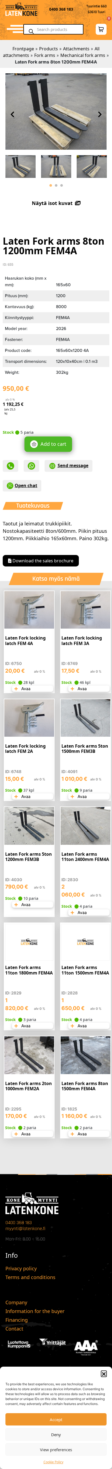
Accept (56, 1419)
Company (16, 1302)
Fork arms (44, 55)
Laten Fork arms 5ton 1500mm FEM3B (84, 748)
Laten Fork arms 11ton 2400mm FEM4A (85, 856)
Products (48, 49)
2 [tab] (56, 185)
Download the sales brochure (42, 561)
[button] (104, 1373)
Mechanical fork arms (82, 55)
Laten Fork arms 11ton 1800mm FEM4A (29, 970)
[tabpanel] (20, 165)
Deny (56, 1434)
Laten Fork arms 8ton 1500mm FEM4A (84, 1086)
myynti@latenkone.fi (25, 1228)
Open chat (26, 485)
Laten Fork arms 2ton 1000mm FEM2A (28, 1086)
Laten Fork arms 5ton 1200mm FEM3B (28, 856)
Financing (16, 1320)
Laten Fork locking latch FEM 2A (25, 748)
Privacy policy (21, 1268)
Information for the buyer (34, 1311)
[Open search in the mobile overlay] (56, 29)
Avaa (25, 688)
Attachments (76, 49)
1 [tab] (50, 185)
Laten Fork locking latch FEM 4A (25, 640)
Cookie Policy (53, 1462)
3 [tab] (61, 185)
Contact (14, 1328)
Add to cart (53, 444)
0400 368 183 (18, 1222)
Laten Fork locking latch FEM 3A (81, 640)
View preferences (56, 1449)
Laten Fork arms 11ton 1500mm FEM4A (85, 970)
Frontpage (23, 49)
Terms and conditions (30, 1277)
